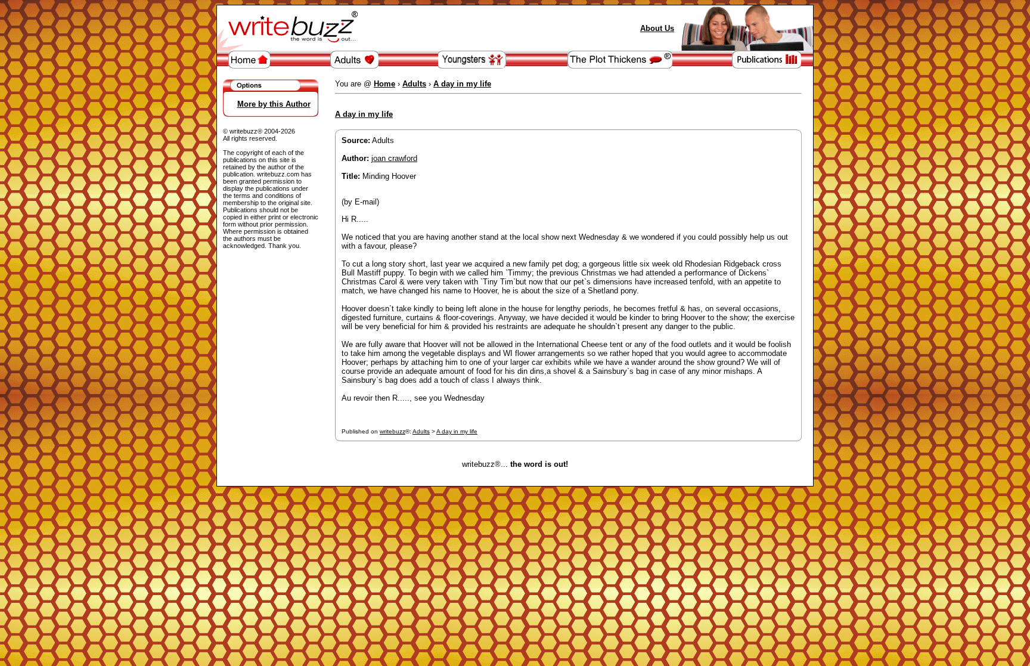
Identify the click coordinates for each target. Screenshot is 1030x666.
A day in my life (456, 431)
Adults (421, 431)
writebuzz (392, 431)
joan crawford (394, 158)
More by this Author (274, 104)
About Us (657, 28)
